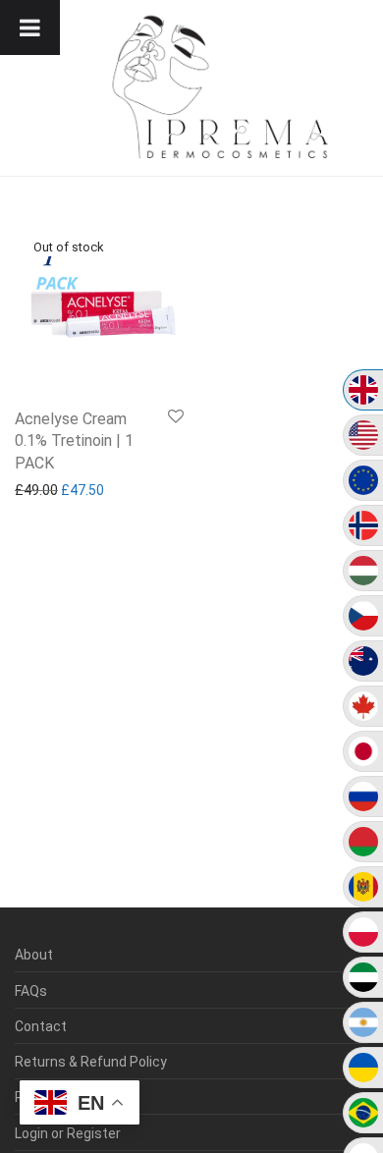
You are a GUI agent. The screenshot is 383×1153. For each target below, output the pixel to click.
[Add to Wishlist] (176, 417)
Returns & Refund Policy (91, 1062)
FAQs (31, 991)
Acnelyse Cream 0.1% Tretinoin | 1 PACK (74, 441)
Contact (41, 1026)
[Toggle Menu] (30, 27)
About (34, 954)
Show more (45, 490)
